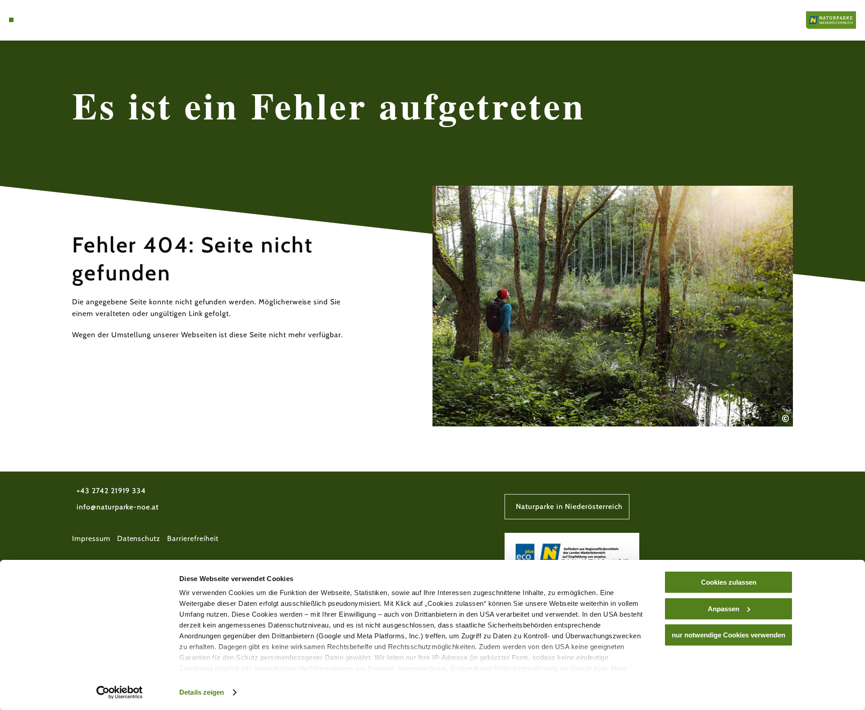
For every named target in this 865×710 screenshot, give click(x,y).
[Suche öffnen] (36, 20)
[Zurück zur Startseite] (831, 20)
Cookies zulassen (728, 582)
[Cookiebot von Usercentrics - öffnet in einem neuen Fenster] (119, 692)
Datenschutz (139, 538)
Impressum (91, 538)
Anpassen (723, 609)
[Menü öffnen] (11, 20)
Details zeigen (201, 692)
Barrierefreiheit (192, 538)
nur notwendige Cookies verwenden (728, 635)
